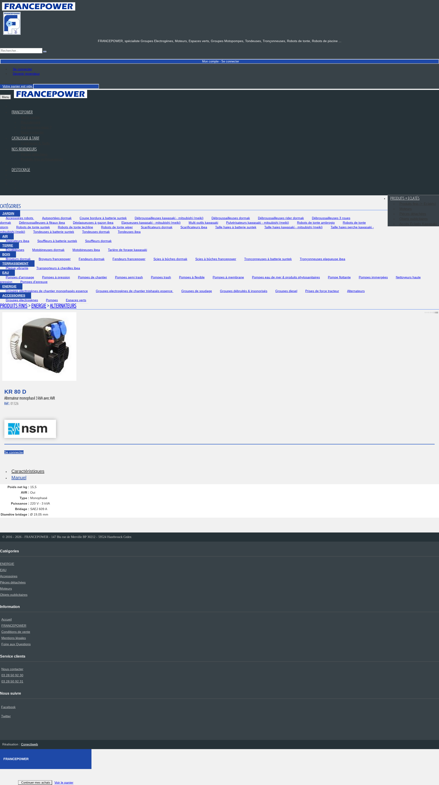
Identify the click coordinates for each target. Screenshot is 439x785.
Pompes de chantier (92, 277)
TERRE (7, 245)
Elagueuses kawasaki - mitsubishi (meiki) (151, 222)
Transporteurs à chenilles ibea (58, 268)
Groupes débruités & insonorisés (243, 291)
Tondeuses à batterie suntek (53, 232)
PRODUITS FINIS (13, 305)
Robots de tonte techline (75, 227)
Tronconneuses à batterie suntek (268, 259)
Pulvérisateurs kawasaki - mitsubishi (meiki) (257, 222)
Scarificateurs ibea (193, 227)
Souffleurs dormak (98, 241)
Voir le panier (63, 782)
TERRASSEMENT (15, 263)
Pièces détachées (34, 154)
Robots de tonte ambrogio (316, 222)
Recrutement (30, 122)
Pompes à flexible (192, 277)
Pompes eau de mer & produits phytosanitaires (286, 277)
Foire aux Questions (16, 644)
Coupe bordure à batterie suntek (103, 218)
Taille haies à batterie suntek (235, 227)
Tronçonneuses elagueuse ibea (322, 259)
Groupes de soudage (196, 291)
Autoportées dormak (57, 218)
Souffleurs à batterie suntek (57, 241)
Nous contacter (12, 669)
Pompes (52, 300)
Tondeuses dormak (96, 232)
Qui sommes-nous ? (36, 127)
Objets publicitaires (413, 219)
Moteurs (405, 209)
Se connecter (22, 69)
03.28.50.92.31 (12, 681)
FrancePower (22, 112)
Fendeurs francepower (128, 259)
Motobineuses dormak (48, 250)
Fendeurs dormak (91, 259)
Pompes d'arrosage (20, 277)
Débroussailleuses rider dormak (281, 218)
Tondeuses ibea (129, 232)
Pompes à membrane (228, 277)
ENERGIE (9, 286)
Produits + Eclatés (405, 198)
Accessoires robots (20, 218)
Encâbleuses (15, 250)
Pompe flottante (339, 277)
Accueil (6, 619)
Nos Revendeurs (24, 149)
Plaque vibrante (17, 268)
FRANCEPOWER (13, 625)
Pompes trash (161, 277)
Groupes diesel (286, 291)
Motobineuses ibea (86, 250)
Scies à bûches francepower (215, 259)
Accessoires (8, 576)
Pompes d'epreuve (34, 282)
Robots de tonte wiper (117, 227)
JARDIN (8, 213)
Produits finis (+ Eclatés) (417, 204)
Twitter (6, 716)
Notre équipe (30, 117)
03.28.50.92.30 (12, 675)
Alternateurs (356, 291)
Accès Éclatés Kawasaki (418, 224)
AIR (5, 236)
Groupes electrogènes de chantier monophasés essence (47, 291)
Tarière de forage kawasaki (127, 250)
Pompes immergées (373, 277)
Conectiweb (29, 744)
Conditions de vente (15, 632)
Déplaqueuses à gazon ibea (93, 222)
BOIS (6, 254)
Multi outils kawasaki (203, 222)
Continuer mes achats (35, 782)
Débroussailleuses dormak (230, 218)
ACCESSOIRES (13, 295)
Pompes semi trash (129, 277)
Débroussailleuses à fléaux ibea (42, 222)
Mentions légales (13, 638)
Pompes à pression (56, 277)
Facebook (8, 707)
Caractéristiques (27, 471)
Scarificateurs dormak (156, 227)
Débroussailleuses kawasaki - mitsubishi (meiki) (169, 218)
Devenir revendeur (26, 73)
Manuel (18, 477)
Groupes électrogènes (22, 300)
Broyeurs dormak (18, 259)
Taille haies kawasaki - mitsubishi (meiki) (293, 227)
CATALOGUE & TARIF (25, 138)
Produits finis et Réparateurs (42, 159)
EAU (5, 272)
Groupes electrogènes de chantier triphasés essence (134, 291)
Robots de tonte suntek (33, 227)
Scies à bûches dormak (170, 259)
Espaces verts (76, 300)
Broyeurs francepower (55, 259)
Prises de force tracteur (322, 291)
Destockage (21, 169)
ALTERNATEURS (63, 305)
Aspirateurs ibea (17, 241)
